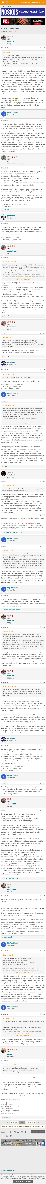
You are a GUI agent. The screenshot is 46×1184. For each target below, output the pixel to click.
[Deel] (40, 48)
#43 (44, 168)
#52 (44, 627)
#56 (44, 810)
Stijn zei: (5, 52)
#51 (44, 595)
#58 (44, 951)
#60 (44, 1060)
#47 (44, 370)
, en (13, 532)
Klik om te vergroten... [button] (23, 279)
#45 (44, 257)
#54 (44, 746)
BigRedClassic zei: (7, 262)
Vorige (15, 1122)
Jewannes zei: (6, 337)
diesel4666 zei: (6, 955)
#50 (44, 546)
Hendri (5, 31)
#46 (44, 333)
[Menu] (2, 2)
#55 (44, 783)
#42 (44, 120)
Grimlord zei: (6, 550)
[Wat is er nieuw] (43, 2)
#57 (44, 896)
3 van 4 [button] (22, 1122)
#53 (44, 682)
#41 (44, 48)
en (12, 610)
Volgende (30, 1122)
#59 (44, 1014)
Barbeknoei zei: (7, 374)
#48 (44, 401)
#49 (44, 481)
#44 (44, 223)
